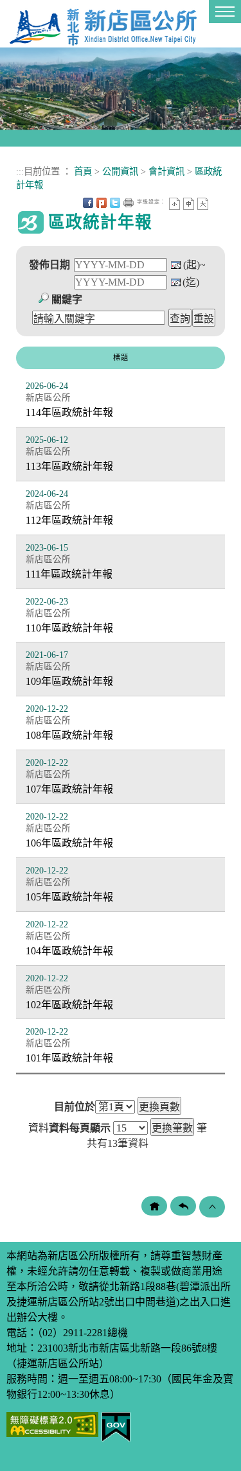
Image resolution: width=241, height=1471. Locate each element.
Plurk (101, 203)
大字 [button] (202, 204)
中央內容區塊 (216, 203)
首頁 (83, 171)
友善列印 (128, 203)
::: (20, 171)
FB (88, 203)
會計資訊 (166, 171)
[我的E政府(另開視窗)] (116, 1425)
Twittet (115, 203)
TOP (212, 1206)
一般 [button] (188, 204)
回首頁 (154, 1206)
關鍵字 (66, 299)
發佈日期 (49, 264)
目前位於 (74, 1107)
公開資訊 (120, 171)
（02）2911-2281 (72, 1332)
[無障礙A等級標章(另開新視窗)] (52, 1423)
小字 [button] (174, 204)
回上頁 (183, 1206)
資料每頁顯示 (80, 1128)
